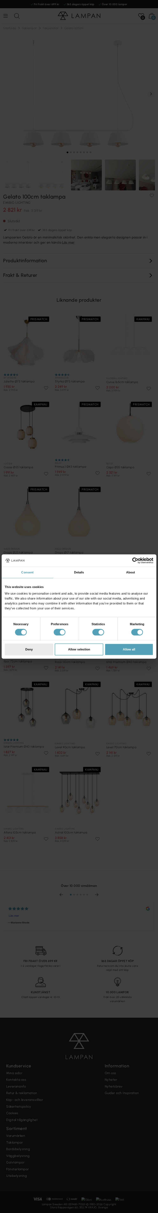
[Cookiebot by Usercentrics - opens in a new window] (135, 560)
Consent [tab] (27, 572)
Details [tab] (79, 572)
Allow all (129, 649)
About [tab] (130, 572)
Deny (29, 649)
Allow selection (79, 649)
